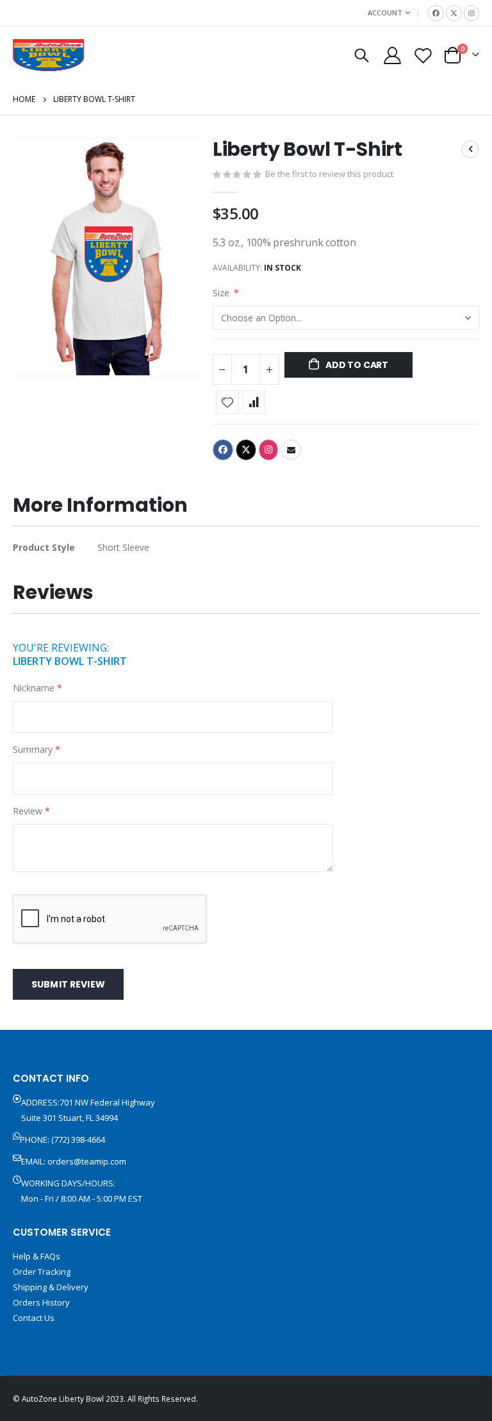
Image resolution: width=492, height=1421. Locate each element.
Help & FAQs (36, 1256)
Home (24, 99)
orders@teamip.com (86, 1161)
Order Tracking (41, 1271)
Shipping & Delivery (50, 1287)
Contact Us (33, 1318)
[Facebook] (436, 13)
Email (291, 449)
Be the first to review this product (329, 174)
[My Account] (392, 55)
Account (385, 12)
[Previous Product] (470, 149)
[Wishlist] (423, 55)
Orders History (41, 1302)
